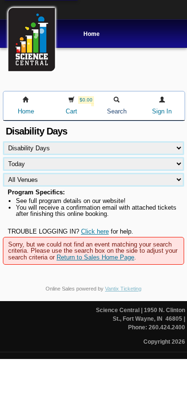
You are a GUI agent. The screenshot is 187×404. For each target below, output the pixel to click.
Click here (95, 231)
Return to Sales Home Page (95, 257)
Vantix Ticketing (123, 289)
